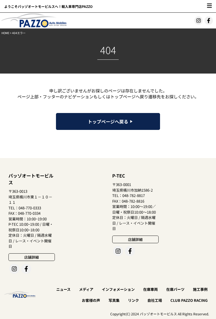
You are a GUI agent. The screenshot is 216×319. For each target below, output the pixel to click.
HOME (5, 33)
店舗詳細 (31, 257)
